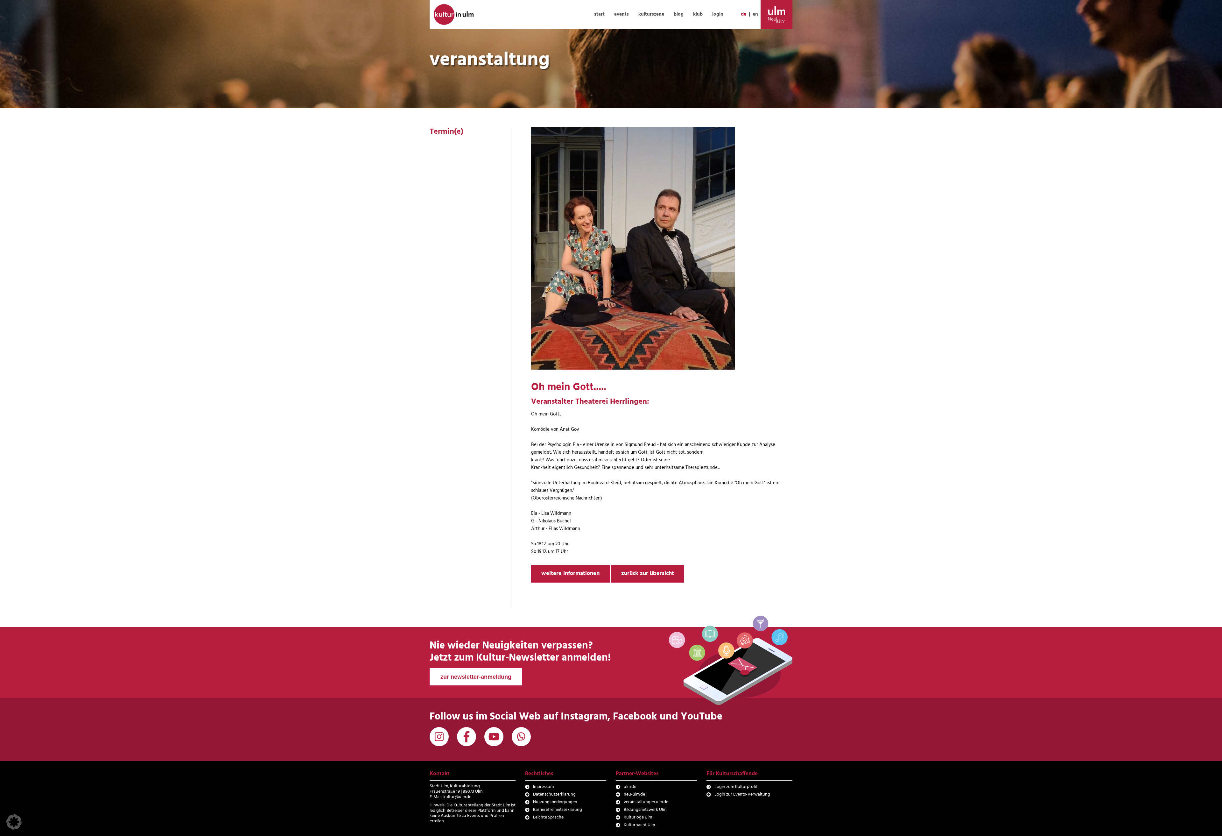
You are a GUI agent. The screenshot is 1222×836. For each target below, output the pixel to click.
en (755, 14)
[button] (14, 822)
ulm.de (630, 786)
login (717, 14)
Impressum (543, 786)
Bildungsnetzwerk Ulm (645, 809)
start (599, 14)
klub (698, 14)
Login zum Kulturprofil (735, 786)
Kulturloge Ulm (638, 817)
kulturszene (651, 14)
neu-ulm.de (634, 794)
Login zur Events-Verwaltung (742, 794)
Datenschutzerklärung (554, 794)
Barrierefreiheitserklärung (557, 809)
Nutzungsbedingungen (555, 802)
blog (679, 14)
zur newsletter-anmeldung (475, 677)
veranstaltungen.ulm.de (646, 802)
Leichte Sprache (548, 817)
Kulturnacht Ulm (639, 825)
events (621, 14)
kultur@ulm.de (457, 797)
